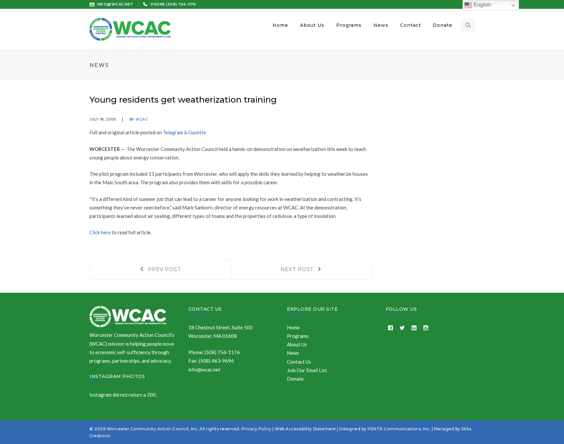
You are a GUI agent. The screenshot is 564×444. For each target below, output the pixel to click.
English (481, 5)
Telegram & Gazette (184, 132)
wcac (141, 119)
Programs (297, 336)
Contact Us (205, 309)
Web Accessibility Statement (305, 428)
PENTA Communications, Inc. (399, 428)
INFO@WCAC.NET (115, 4)
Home (293, 327)
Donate (295, 379)
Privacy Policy (257, 428)
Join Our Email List (307, 370)
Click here (100, 232)
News (293, 353)
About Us (297, 344)
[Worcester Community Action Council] (130, 28)
